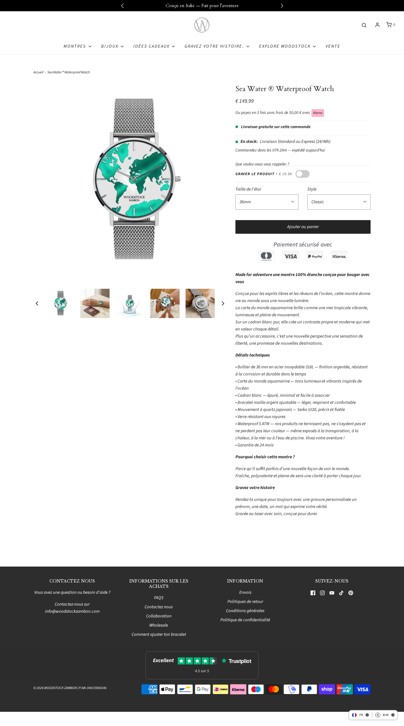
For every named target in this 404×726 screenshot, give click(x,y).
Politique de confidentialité (245, 620)
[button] (37, 303)
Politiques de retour (245, 601)
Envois (245, 592)
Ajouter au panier (303, 227)
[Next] (282, 6)
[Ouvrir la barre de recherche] (364, 25)
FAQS (159, 598)
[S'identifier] (377, 25)
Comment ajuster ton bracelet (159, 634)
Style (311, 189)
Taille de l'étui (248, 189)
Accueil (38, 72)
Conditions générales (245, 611)
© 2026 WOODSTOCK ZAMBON (55, 687)
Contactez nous (159, 607)
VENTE (333, 46)
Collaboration (159, 616)
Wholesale (158, 625)
